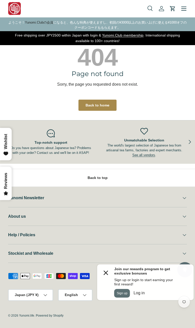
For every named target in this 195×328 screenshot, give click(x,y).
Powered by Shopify (49, 315)
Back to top (98, 178)
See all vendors (143, 155)
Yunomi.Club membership (122, 35)
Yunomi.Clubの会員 (39, 22)
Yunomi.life (26, 315)
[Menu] (183, 8)
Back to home (97, 105)
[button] (172, 8)
